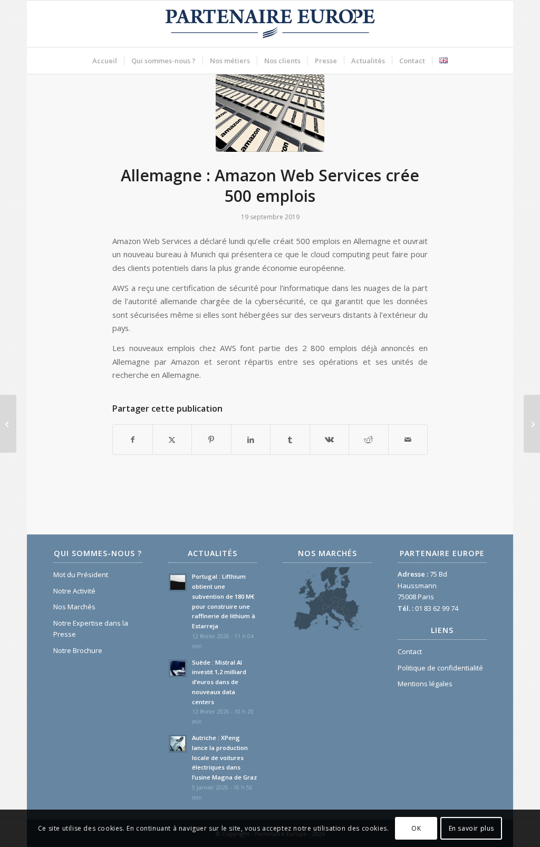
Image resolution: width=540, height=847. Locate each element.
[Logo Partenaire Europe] (270, 24)
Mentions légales (425, 683)
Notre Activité (74, 591)
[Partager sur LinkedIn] (251, 439)
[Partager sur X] (172, 439)
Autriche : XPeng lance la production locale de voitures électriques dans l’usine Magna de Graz (224, 757)
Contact (410, 651)
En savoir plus (471, 828)
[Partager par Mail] (408, 439)
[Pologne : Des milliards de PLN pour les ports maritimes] (8, 424)
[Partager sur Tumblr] (290, 439)
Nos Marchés (74, 606)
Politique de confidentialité (440, 668)
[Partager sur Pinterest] (211, 439)
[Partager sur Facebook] (132, 439)
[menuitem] (104, 60)
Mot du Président (80, 574)
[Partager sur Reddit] (368, 439)
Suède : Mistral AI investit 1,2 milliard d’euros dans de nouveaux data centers (219, 682)
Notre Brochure (77, 650)
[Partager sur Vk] (329, 439)
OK (416, 828)
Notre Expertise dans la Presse (90, 628)
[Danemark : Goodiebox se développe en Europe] (532, 424)
